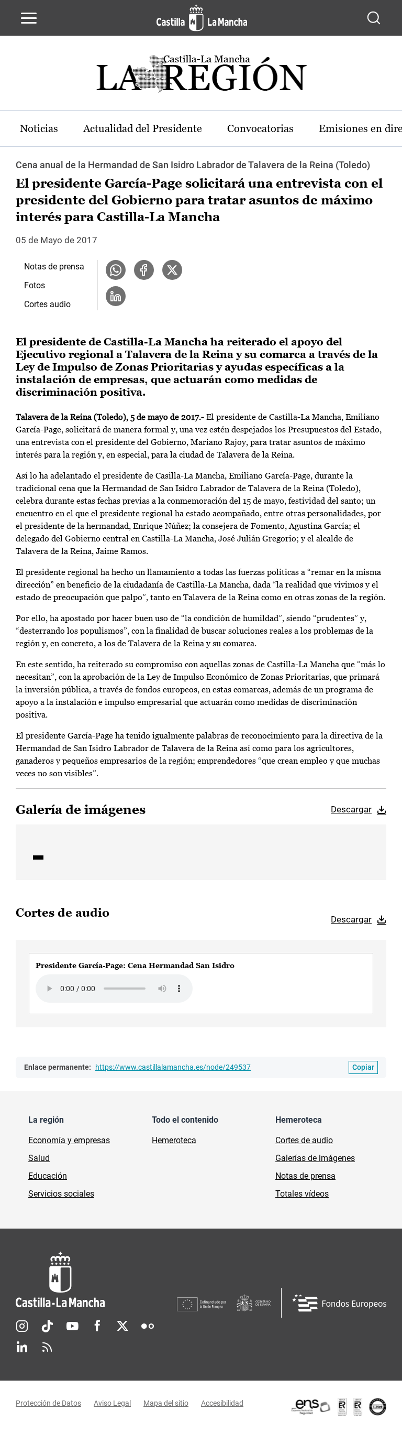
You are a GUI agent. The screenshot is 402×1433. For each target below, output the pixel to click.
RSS (47, 1347)
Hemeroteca (174, 1140)
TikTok (47, 1326)
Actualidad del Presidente (142, 128)
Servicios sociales (61, 1194)
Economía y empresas (69, 1140)
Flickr (147, 1326)
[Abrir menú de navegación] (29, 18)
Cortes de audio (304, 1140)
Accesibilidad (222, 1403)
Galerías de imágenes (315, 1158)
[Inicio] (96, 1280)
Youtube (72, 1326)
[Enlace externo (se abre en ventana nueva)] (338, 1406)
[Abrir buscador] (373, 17)
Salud (39, 1158)
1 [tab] (38, 857)
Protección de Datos (48, 1403)
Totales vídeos (302, 1194)
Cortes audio (47, 304)
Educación (47, 1176)
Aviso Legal (112, 1403)
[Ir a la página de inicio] (202, 17)
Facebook (97, 1326)
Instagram (22, 1326)
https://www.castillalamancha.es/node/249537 (173, 1067)
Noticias (39, 128)
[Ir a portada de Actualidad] (201, 77)
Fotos (34, 285)
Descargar (351, 809)
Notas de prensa (54, 267)
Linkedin (22, 1347)
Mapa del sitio (165, 1403)
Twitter (122, 1326)
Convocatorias (260, 128)
